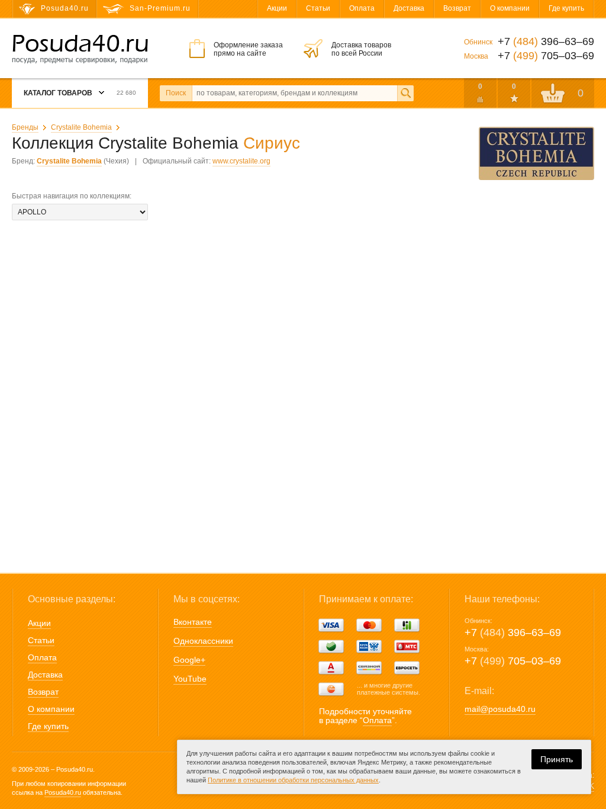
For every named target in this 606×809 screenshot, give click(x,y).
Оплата (362, 8)
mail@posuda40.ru (500, 709)
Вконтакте (192, 622)
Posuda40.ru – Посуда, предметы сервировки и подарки (80, 49)
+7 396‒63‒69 (513, 632)
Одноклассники (203, 641)
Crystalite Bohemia (81, 127)
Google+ (189, 659)
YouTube (190, 678)
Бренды (25, 127)
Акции (277, 8)
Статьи (318, 8)
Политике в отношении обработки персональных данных (293, 780)
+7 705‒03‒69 (513, 661)
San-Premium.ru (160, 8)
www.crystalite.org (241, 161)
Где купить (566, 8)
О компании (510, 8)
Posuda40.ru (62, 792)
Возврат (457, 8)
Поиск (176, 93)
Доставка (409, 8)
